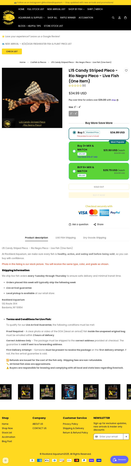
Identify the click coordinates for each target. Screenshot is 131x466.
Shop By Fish (75, 9)
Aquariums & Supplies (30, 17)
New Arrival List (56, 9)
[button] (125, 18)
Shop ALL (52, 17)
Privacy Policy (70, 423)
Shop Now (7, 428)
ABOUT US (37, 423)
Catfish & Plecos (38, 62)
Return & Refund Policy (75, 432)
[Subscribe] (126, 437)
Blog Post (7, 441)
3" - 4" (73, 113)
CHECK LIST (12, 51)
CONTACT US (39, 428)
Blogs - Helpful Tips (29, 25)
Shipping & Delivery (73, 428)
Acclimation (86, 17)
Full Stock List (35, 9)
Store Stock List (53, 25)
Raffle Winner (68, 17)
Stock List (7, 432)
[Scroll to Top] (126, 452)
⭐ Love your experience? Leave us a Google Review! (31, 36)
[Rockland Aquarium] (8, 17)
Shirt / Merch (95, 9)
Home (21, 9)
